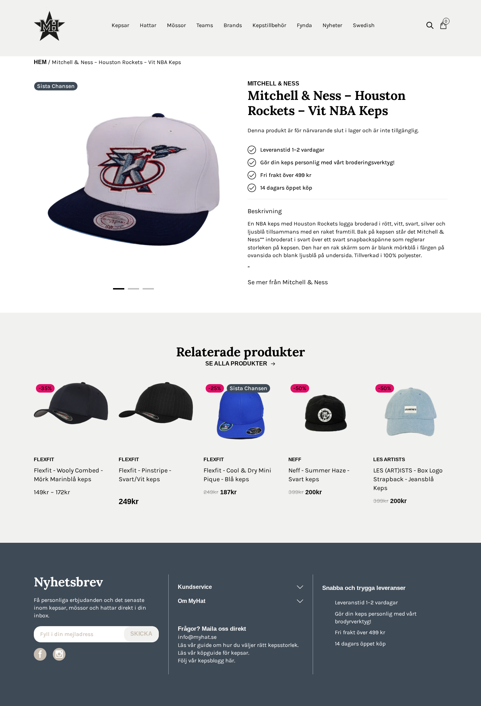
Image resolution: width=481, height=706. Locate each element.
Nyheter (332, 25)
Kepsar (120, 25)
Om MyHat (191, 601)
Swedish (364, 25)
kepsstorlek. (283, 645)
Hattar (148, 25)
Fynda (304, 25)
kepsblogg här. (216, 660)
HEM (40, 62)
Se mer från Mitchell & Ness (288, 282)
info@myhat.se (197, 637)
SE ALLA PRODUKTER (236, 364)
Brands (233, 25)
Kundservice (195, 587)
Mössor (176, 25)
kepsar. (240, 652)
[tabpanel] (134, 179)
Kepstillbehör (269, 25)
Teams (204, 25)
